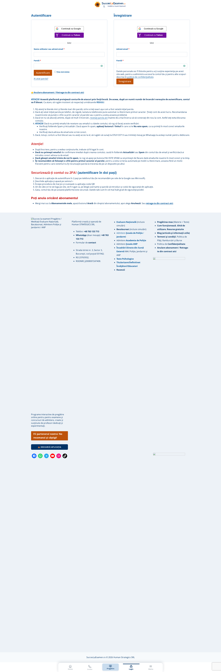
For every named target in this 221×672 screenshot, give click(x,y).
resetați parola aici (99, 117)
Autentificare (43, 72)
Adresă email (127, 49)
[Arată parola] (101, 65)
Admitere (121, 240)
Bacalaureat (123, 229)
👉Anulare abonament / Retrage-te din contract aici (57, 92)
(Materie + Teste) (173, 222)
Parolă (42, 60)
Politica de (171, 244)
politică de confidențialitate (140, 77)
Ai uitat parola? (41, 78)
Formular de (86, 242)
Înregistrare (125, 81)
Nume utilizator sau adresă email (54, 49)
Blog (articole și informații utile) (173, 233)
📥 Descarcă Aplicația (49, 447)
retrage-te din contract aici (159, 203)
